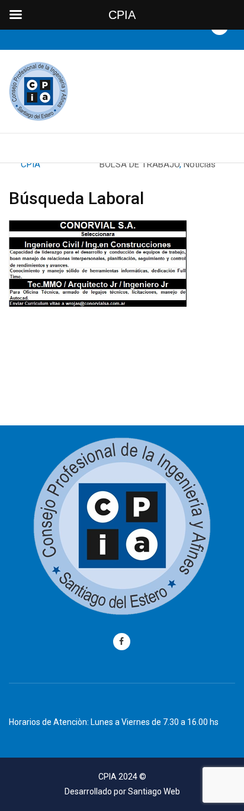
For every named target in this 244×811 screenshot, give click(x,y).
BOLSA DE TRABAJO (139, 164)
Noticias (200, 164)
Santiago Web (154, 791)
